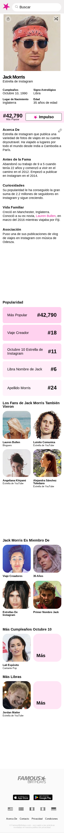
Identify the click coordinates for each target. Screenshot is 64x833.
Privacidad (37, 819)
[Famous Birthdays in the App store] (21, 797)
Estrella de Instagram (18, 81)
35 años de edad (45, 102)
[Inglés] (10, 809)
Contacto (24, 819)
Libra (37, 93)
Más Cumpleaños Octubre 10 (27, 629)
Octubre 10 (10, 93)
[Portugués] (21, 809)
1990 (23, 93)
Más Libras (12, 677)
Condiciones (51, 819)
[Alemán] (53, 809)
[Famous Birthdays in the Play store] (43, 797)
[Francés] (32, 809)
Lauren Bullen (46, 216)
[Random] (56, 19)
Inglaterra (9, 102)
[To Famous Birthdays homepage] (6, 6)
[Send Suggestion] (60, 131)
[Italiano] (42, 809)
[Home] (32, 779)
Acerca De (11, 819)
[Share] (8, 19)
